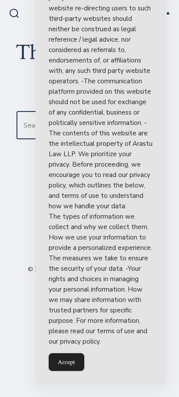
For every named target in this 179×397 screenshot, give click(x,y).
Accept (66, 362)
